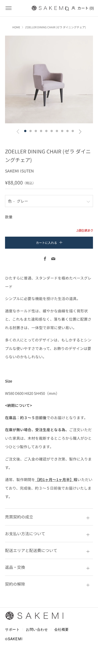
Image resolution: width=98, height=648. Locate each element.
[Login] (73, 8)
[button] (25, 131)
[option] (49, 79)
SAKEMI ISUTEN (19, 171)
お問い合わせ (37, 629)
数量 (9, 216)
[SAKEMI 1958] (49, 8)
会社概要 (61, 629)
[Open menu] (8, 8)
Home (16, 27)
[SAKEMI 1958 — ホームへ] (34, 615)
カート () (85, 8)
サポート (12, 629)
